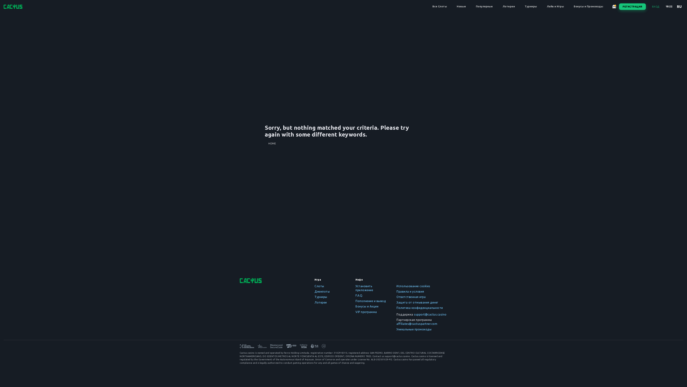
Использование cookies (413, 286)
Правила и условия (410, 291)
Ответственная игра (411, 296)
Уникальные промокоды (414, 329)
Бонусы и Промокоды (588, 6)
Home (272, 143)
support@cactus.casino (430, 314)
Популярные (484, 6)
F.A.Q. (359, 295)
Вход (655, 6)
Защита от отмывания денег (417, 302)
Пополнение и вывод (370, 301)
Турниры (531, 6)
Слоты (319, 286)
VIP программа (366, 312)
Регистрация (632, 6)
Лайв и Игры (555, 6)
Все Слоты (439, 6)
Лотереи (509, 6)
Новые (461, 6)
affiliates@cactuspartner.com (416, 323)
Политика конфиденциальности (419, 307)
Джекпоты (322, 291)
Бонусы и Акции (366, 306)
